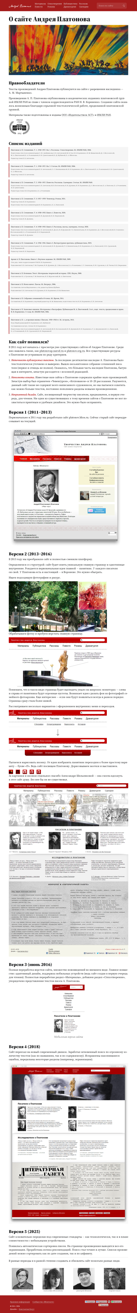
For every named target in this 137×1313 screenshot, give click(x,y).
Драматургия (70, 7)
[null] (90, 1302)
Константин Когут (26, 1309)
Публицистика (70, 4)
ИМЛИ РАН (104, 115)
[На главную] (20, 5)
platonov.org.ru (76, 351)
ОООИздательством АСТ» (78, 115)
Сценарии (83, 7)
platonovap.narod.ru (51, 351)
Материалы (40, 4)
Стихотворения (55, 4)
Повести (39, 7)
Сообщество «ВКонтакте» (43, 1302)
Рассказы (83, 4)
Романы (51, 7)
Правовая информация (20, 1302)
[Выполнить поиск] (124, 5)
